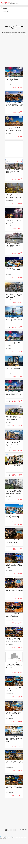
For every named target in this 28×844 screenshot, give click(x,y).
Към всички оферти (5, 11)
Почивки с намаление (9, 2)
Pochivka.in (2, 836)
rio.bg (10, 84)
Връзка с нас (13, 836)
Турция (5, 8)
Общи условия (8, 836)
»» (14, 829)
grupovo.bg (11, 108)
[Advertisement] (14, 52)
